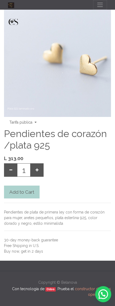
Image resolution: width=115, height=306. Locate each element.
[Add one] (37, 170)
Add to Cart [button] (21, 192)
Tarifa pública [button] (21, 122)
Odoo (51, 289)
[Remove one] (10, 170)
